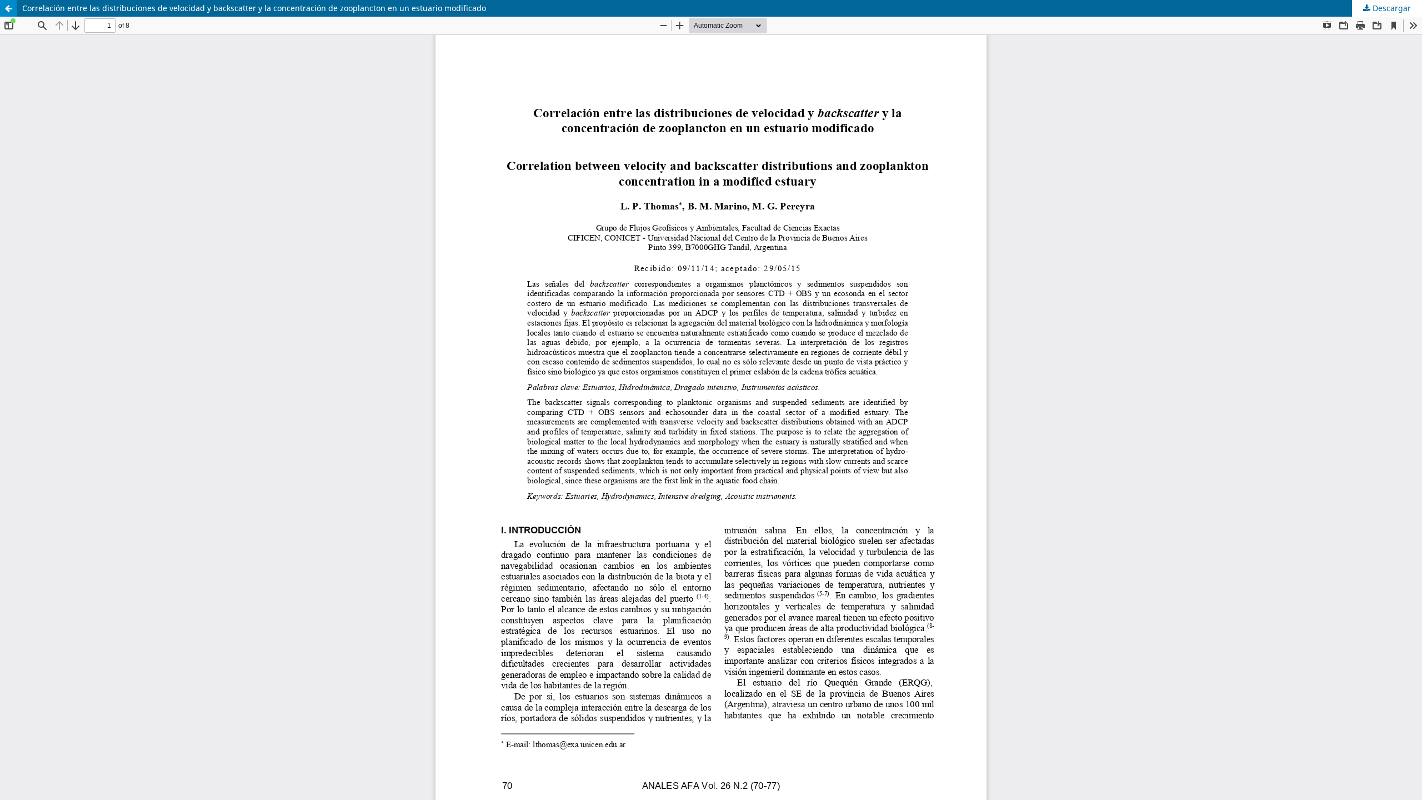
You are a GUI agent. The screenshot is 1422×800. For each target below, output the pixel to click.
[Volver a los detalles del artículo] (8, 8)
